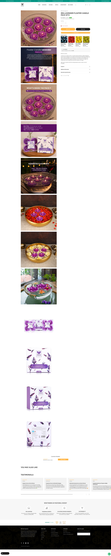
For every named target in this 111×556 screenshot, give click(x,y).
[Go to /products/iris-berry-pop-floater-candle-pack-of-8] (71, 39)
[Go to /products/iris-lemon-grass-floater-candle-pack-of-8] (86, 39)
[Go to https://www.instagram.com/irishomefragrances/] (23, 543)
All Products (65, 530)
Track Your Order (44, 530)
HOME (39, 4)
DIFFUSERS (51, 4)
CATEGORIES (44, 4)
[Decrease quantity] (62, 23)
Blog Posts (43, 535)
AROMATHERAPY (63, 4)
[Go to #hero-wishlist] (85, 5)
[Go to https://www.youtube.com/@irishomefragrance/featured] (25, 543)
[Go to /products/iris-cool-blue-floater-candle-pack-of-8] (64, 39)
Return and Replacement (55, 535)
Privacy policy (53, 530)
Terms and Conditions (54, 534)
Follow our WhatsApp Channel (68, 534)
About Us (42, 532)
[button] (56, 522)
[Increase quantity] (65, 23)
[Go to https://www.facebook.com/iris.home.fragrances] (21, 543)
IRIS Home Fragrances (64, 10)
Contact (42, 534)
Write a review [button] (63, 459)
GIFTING (56, 4)
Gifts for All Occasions (66, 532)
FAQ (41, 539)
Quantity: (62, 20)
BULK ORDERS (70, 4)
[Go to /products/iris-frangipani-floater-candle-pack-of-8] (79, 39)
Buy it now (83, 29)
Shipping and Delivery (54, 532)
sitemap (42, 537)
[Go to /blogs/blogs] (28, 543)
